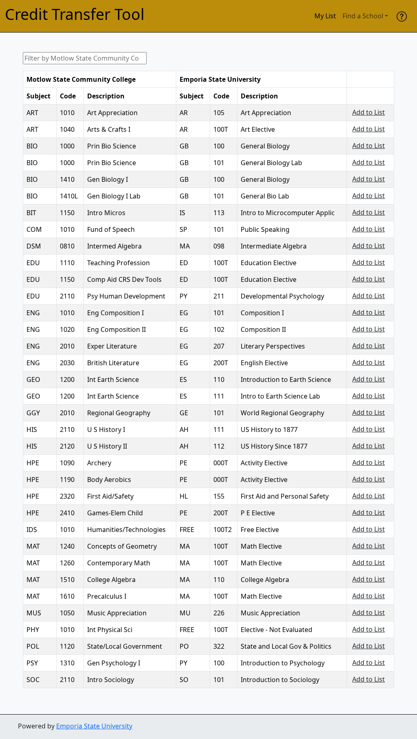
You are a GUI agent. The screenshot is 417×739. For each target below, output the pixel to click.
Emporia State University (94, 726)
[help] (401, 16)
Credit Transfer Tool (75, 14)
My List (325, 15)
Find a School (362, 15)
